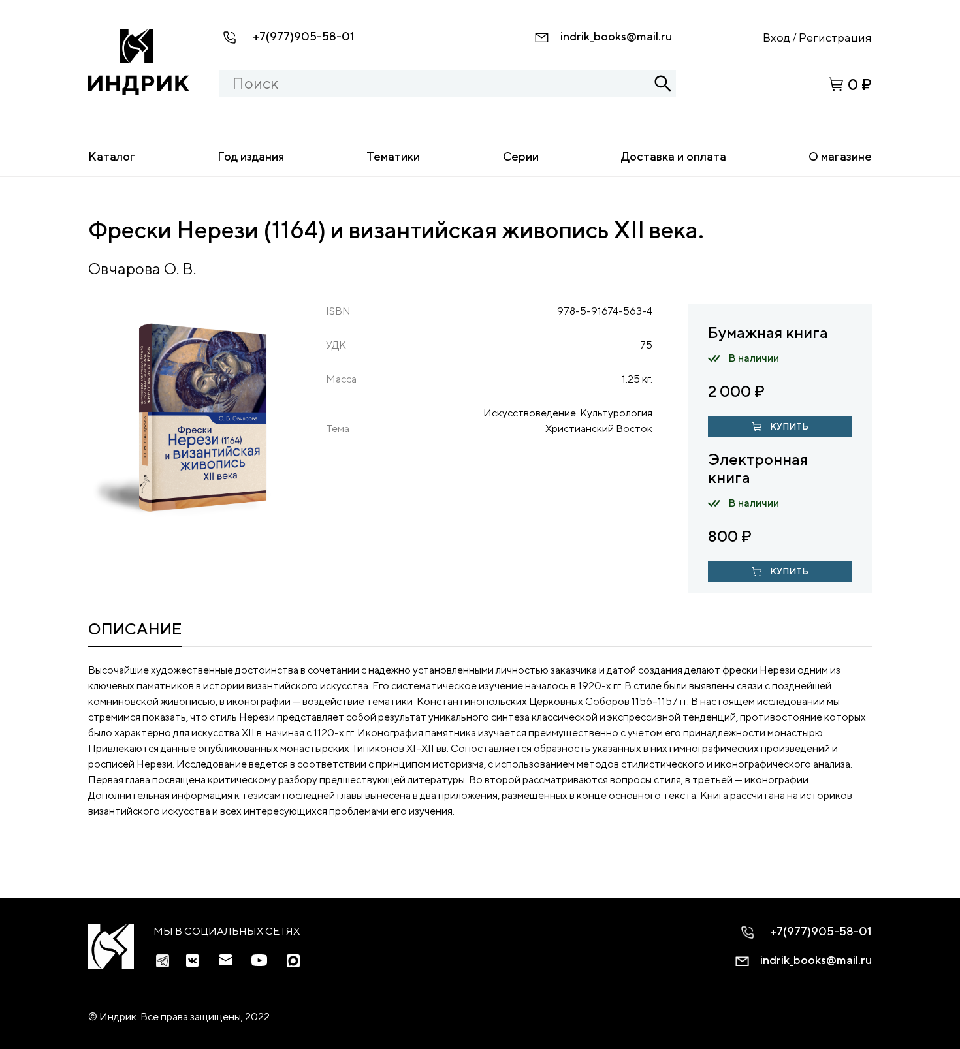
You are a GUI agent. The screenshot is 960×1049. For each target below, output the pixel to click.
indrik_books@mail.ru (616, 36)
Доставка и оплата (673, 156)
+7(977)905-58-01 (304, 36)
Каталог (111, 156)
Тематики (393, 156)
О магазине (840, 156)
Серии (521, 156)
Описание (135, 628)
